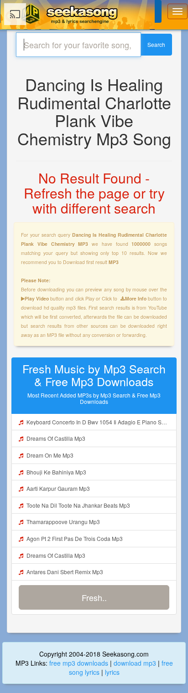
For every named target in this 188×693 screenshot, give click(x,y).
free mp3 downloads (78, 663)
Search (156, 44)
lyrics (112, 672)
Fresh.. (94, 597)
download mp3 (135, 663)
